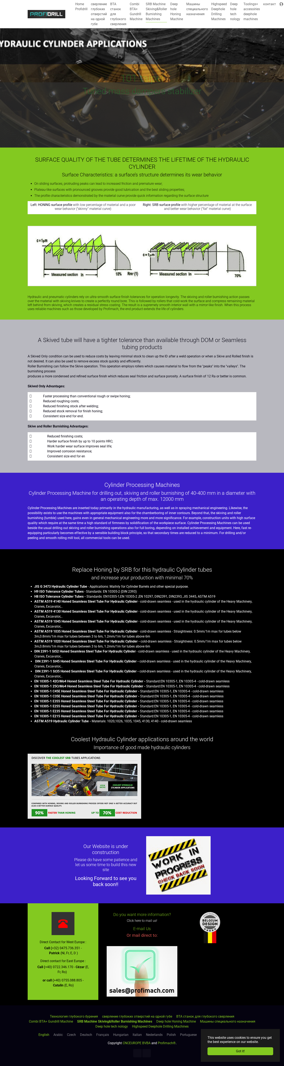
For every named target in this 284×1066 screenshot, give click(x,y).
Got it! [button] (240, 1051)
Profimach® (167, 1043)
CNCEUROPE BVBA (137, 1043)
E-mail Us (142, 928)
